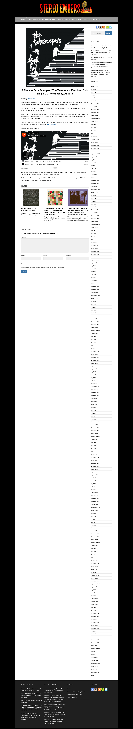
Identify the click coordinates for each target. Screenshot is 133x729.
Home (23, 20)
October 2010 (94, 601)
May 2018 (93, 378)
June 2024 (93, 163)
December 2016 (95, 428)
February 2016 (95, 457)
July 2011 (93, 590)
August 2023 (94, 192)
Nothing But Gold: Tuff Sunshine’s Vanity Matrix (29, 209)
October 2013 (94, 540)
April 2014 (93, 522)
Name (23, 255)
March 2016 (94, 454)
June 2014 (93, 516)
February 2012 (95, 575)
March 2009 (94, 619)
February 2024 (95, 174)
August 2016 (94, 439)
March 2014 (94, 525)
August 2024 (94, 157)
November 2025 (95, 112)
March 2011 (94, 595)
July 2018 (93, 372)
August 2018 (94, 369)
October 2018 (94, 363)
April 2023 (93, 204)
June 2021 (93, 269)
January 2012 (94, 578)
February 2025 (95, 139)
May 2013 (93, 554)
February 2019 (95, 351)
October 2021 (94, 257)
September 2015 (95, 472)
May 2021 (93, 271)
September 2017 (95, 401)
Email (45, 255)
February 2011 (95, 598)
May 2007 (93, 654)
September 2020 (95, 295)
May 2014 (93, 519)
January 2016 (94, 460)
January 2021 (94, 283)
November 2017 (95, 395)
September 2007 (95, 648)
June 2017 (93, 410)
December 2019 (95, 322)
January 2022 (94, 248)
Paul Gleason (32, 99)
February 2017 (95, 422)
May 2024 (93, 165)
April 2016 (93, 451)
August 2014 (94, 510)
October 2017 (94, 398)
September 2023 (95, 189)
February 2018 (95, 386)
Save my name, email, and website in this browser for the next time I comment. (43, 267)
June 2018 (93, 375)
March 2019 (94, 348)
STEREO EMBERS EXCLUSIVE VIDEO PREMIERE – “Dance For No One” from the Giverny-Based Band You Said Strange (77, 211)
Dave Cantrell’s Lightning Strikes (41, 20)
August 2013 (94, 545)
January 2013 (94, 566)
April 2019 (93, 345)
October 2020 (94, 292)
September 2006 (95, 663)
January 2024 (94, 177)
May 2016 (93, 448)
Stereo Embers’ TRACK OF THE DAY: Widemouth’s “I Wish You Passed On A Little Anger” (101, 52)
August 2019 (94, 333)
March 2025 (94, 136)
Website (68, 255)
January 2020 (94, 319)
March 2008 (94, 634)
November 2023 (95, 183)
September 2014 (95, 507)
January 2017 (94, 425)
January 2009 (94, 625)
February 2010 (95, 613)
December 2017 (95, 392)
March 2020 (94, 313)
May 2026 (93, 95)
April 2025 (93, 133)
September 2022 (95, 224)
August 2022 (94, 227)
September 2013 (95, 542)
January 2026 (94, 107)
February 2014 (95, 528)
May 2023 (93, 201)
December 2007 (95, 640)
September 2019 (95, 330)
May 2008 (93, 631)
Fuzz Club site (51, 124)
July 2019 (93, 336)
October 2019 (94, 327)
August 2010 (94, 604)
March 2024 (94, 171)
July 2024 (93, 160)
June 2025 (93, 127)
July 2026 (93, 89)
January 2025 (94, 142)
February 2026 (95, 104)
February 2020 (95, 316)
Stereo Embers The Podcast (69, 20)
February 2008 (95, 637)
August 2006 (94, 666)
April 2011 (93, 593)
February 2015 (95, 492)
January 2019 (94, 354)
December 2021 (95, 251)
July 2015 (93, 478)
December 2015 (95, 463)
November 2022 (95, 218)
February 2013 (95, 563)
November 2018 (95, 360)
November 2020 (95, 289)
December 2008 (95, 628)
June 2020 (93, 304)
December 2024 (95, 145)
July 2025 (93, 124)
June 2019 (93, 339)
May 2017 (93, 413)
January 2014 (94, 531)
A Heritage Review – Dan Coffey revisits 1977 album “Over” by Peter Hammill (53, 690)
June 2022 (93, 233)
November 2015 (95, 466)
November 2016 (95, 430)
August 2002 (94, 675)
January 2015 (94, 495)
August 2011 (94, 587)
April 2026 (93, 98)
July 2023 (93, 195)
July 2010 (93, 607)
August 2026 (94, 86)
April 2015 (93, 486)
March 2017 (94, 419)
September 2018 (95, 366)
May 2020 (93, 307)
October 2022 (94, 221)
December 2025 (95, 109)
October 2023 (94, 186)
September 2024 (95, 154)
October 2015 (94, 469)
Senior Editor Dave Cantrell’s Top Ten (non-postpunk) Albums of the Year (54, 714)
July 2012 (93, 572)
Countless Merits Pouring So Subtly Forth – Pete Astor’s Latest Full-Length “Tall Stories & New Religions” (54, 211)
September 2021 (95, 260)
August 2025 (94, 121)
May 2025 (93, 130)
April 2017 (93, 416)
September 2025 (95, 118)
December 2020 (95, 286)
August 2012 (94, 569)
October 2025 (94, 115)
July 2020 (93, 301)
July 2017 (93, 407)
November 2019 (95, 324)
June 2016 (93, 445)
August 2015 (94, 475)
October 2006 (94, 660)
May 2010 (93, 610)
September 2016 (95, 436)
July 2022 (93, 230)
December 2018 (95, 357)
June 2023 (93, 198)
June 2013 (93, 551)
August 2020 (94, 298)
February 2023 (95, 210)
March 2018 (94, 383)
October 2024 (94, 151)
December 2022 (95, 216)
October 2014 (94, 504)
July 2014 (93, 513)
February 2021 (95, 280)
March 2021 (94, 277)
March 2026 (94, 101)
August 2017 (94, 404)
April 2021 (93, 274)
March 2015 (94, 489)
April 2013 (93, 557)
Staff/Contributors (92, 20)
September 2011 (95, 584)
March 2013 (94, 560)
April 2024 (93, 168)
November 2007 (95, 643)
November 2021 (95, 254)
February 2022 (95, 245)
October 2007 (94, 646)
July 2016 (93, 442)
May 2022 (93, 236)
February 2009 (95, 622)
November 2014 (95, 501)
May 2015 (93, 484)
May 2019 (93, 342)
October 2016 (94, 434)
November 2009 (95, 616)
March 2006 (94, 669)
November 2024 (95, 148)
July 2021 (93, 266)
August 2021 (94, 263)
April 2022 (93, 239)
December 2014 (95, 498)
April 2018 (93, 380)
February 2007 (95, 657)
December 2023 (95, 180)
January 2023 (94, 213)
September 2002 (95, 672)
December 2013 (95, 534)
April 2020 (93, 310)
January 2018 (94, 389)
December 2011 (95, 581)
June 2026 (93, 92)
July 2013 (93, 548)
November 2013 (95, 537)
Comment (24, 237)
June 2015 (93, 481)
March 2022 (94, 242)
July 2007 (93, 651)
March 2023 (94, 207)
